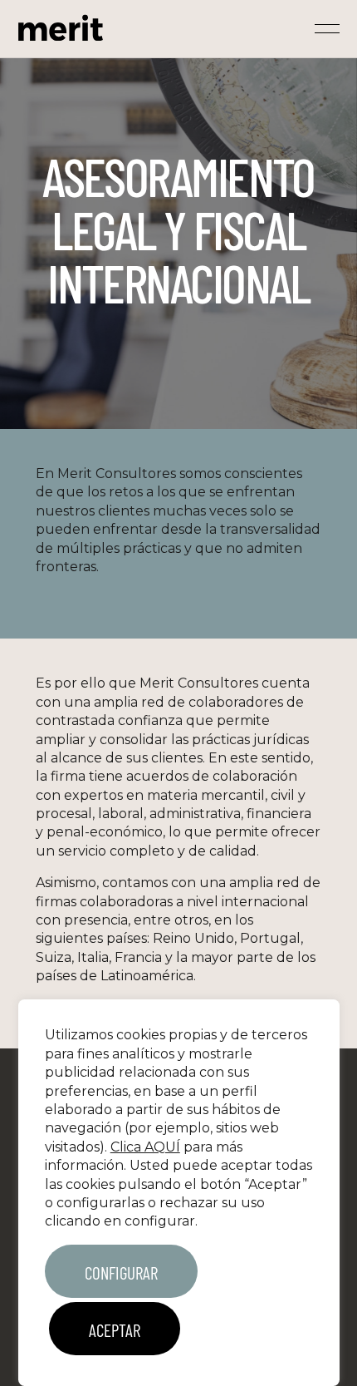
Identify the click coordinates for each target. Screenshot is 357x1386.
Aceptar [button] (114, 1329)
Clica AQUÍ (145, 1147)
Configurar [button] (121, 1272)
